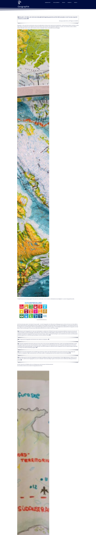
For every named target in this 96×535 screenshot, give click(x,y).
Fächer (63, 2)
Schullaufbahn (56, 2)
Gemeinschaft (47, 2)
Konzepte (69, 2)
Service (75, 2)
